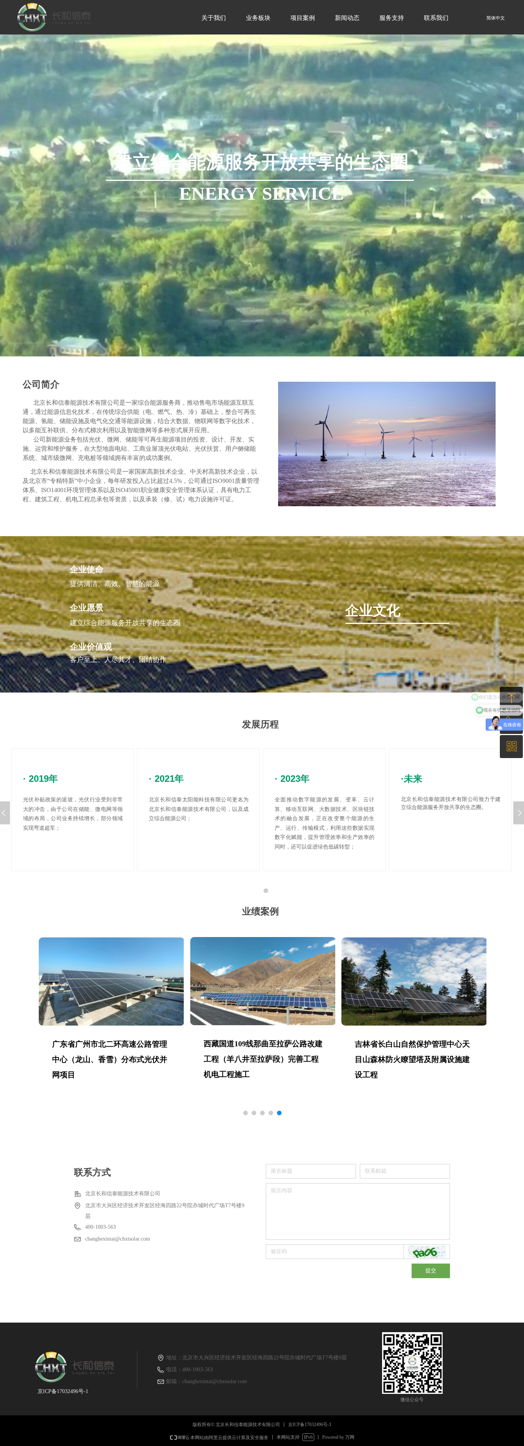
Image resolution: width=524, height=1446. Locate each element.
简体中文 (495, 18)
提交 (430, 1271)
